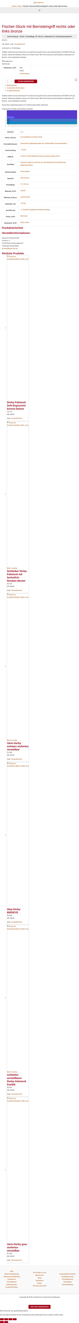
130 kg (23, 203)
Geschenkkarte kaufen (67, 1274)
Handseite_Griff (10, 68)
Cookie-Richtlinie (11, 1287)
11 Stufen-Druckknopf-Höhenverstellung (35, 210)
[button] (10, 117)
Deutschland (25, 171)
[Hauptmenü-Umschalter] (39, 10)
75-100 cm (25, 184)
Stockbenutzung (67, 1276)
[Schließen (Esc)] (15, 1319)
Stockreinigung (67, 1284)
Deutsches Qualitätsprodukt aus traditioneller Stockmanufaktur (44, 143)
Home (14, 6)
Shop (19, 6)
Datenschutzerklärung (12, 1276)
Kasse (39, 1283)
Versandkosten (19, 44)
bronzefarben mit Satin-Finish (31, 137)
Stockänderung (67, 1279)
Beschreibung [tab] (12, 85)
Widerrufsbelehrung (11, 1274)
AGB (11, 1271)
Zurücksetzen (25, 74)
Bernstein (24, 216)
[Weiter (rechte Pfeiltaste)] (6, 1322)
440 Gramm (25, 178)
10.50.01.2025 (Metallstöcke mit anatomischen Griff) (40, 156)
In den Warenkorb (26, 81)
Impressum (11, 1279)
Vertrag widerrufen (39, 1286)
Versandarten (12, 1282)
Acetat (23, 190)
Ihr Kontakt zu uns (39, 1273)
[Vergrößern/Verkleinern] (2, 1319)
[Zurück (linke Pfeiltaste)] (2, 1322)
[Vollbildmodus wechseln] (6, 1319)
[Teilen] (10, 1319)
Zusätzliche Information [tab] (16, 88)
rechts (26, 222)
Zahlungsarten (11, 1284)
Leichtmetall (25, 197)
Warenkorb (39, 1280)
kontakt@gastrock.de (10, 248)
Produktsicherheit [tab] (13, 91)
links (22, 222)
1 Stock (23, 150)
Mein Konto (39, 1275)
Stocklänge (67, 1282)
